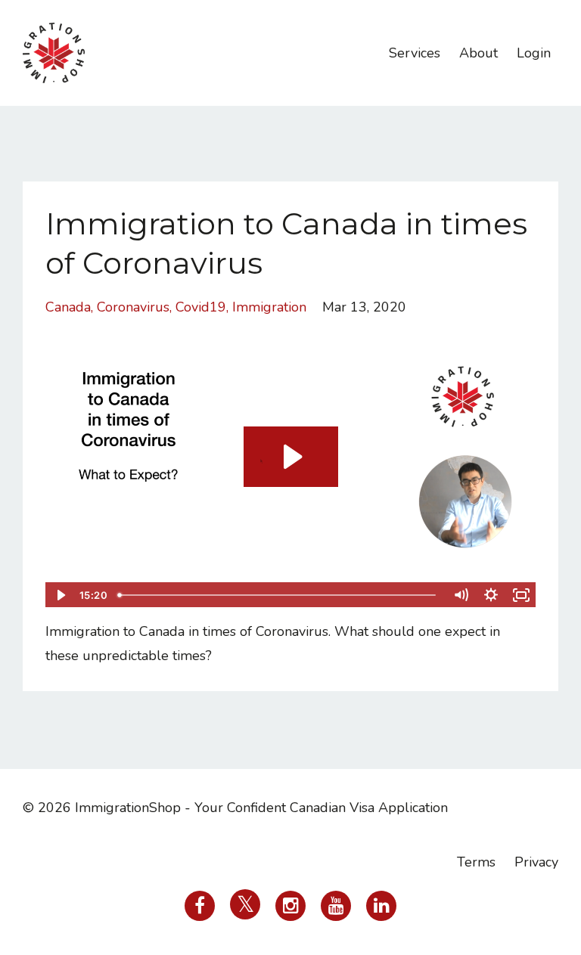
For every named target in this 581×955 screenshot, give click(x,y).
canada (68, 307)
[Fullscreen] (521, 595)
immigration (269, 307)
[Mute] (461, 595)
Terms (476, 862)
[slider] (279, 595)
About (478, 53)
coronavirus (133, 307)
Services (414, 53)
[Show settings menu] (491, 595)
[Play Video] (60, 595)
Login (534, 53)
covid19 (201, 307)
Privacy (536, 862)
